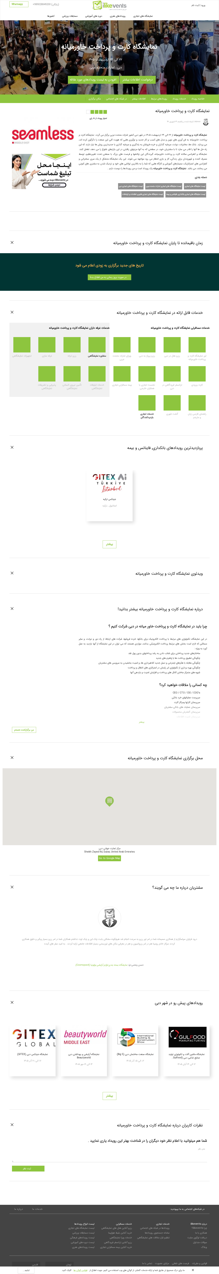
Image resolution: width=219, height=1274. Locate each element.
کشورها (50, 16)
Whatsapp (18, 4)
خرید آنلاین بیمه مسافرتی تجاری (116, 1247)
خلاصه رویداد (197, 99)
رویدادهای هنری (118, 16)
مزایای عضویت (162, 1263)
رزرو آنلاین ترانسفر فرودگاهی (118, 1242)
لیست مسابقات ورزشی (83, 1233)
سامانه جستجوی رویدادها (157, 1233)
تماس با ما (147, 1263)
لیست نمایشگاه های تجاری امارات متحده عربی (163, 186)
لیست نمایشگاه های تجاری (195, 186)
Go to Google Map (109, 858)
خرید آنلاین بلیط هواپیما (120, 1233)
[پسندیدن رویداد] (37, 110)
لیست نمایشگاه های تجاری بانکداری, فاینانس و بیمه (185, 194)
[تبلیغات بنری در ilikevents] (43, 171)
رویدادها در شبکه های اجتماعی (154, 1228)
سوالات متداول (200, 1242)
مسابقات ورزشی (70, 16)
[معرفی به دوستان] (30, 110)
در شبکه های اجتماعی (116, 99)
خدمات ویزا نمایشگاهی (121, 1237)
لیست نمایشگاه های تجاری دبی (131, 186)
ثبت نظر (27, 1168)
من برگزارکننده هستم (24, 730)
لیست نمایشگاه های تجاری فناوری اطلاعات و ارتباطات (142, 194)
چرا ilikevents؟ (199, 1228)
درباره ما (18, 1209)
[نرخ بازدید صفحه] (50, 110)
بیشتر (109, 544)
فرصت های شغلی (180, 1263)
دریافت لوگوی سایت (197, 1237)
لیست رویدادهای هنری (83, 1247)
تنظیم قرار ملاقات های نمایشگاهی (153, 1237)
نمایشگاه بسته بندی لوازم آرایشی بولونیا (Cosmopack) (101, 965)
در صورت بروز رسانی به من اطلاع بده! (108, 277)
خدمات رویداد (179, 99)
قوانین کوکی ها (80, 1270)
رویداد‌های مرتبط (159, 99)
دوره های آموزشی (93, 16)
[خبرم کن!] (43, 110)
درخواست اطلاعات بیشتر (138, 79)
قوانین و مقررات (199, 1263)
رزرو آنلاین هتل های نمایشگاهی (116, 1228)
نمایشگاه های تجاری (143, 16)
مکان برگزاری (94, 99)
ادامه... (26, 1270)
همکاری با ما (201, 1233)
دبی (119, 67)
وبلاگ (204, 1247)
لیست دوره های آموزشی (82, 1242)
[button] (109, 801)
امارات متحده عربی (102, 67)
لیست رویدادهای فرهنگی (82, 1237)
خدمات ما (37, 1209)
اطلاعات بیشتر (139, 99)
